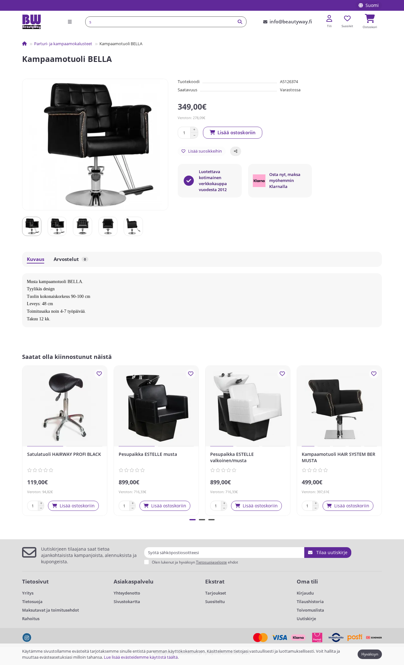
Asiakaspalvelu (133, 581)
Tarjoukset (215, 593)
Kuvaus (35, 259)
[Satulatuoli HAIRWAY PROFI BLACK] (64, 407)
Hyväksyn (369, 654)
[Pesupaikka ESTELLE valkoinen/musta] (247, 407)
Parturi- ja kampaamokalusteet (63, 43)
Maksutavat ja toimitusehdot (50, 610)
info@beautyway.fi (291, 21)
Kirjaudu (305, 593)
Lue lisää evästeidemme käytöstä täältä (141, 657)
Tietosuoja (32, 601)
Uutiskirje (306, 618)
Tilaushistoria (310, 601)
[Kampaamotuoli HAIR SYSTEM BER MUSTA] (339, 407)
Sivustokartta (127, 601)
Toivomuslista (310, 610)
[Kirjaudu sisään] (329, 18)
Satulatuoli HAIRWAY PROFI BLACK (64, 454)
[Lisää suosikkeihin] (99, 373)
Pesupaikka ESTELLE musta (148, 454)
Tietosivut (35, 581)
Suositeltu (215, 601)
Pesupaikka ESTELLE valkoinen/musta (232, 457)
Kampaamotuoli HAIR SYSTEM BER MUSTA (338, 457)
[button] (23, 440)
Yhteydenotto (127, 593)
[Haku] (240, 22)
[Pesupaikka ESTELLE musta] (156, 407)
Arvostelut (70, 259)
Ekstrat (214, 581)
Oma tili (307, 581)
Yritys (27, 593)
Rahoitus (30, 618)
